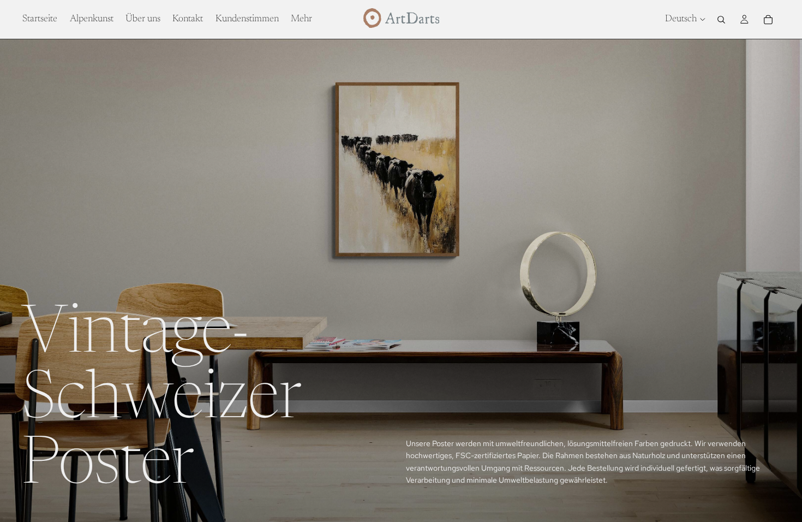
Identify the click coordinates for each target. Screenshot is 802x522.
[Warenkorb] (768, 20)
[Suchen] (721, 20)
